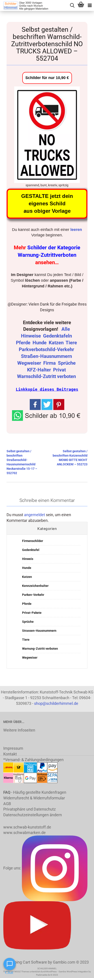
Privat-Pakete (32, 612)
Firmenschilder (32, 541)
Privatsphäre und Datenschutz (29, 809)
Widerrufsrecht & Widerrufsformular (34, 798)
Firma (50, 363)
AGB (7, 803)
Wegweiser (29, 363)
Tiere (72, 342)
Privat (60, 370)
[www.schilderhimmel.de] (24, 5)
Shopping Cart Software (26, 962)
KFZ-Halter (39, 370)
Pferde (23, 342)
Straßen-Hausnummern (47, 356)
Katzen (57, 342)
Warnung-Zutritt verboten (40, 648)
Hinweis (27, 559)
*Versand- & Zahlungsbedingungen (33, 759)
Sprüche (67, 363)
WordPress (51, 971)
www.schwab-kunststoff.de (27, 827)
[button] (47, 415)
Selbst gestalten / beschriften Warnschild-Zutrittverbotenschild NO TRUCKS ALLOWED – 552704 (47, 44)
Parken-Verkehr (33, 594)
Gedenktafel (30, 550)
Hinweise (31, 336)
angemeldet (34, 514)
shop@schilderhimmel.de (56, 703)
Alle (66, 329)
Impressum (13, 748)
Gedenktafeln (58, 336)
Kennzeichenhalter (35, 586)
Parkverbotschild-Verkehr (47, 349)
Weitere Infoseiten (19, 730)
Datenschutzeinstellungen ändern (32, 815)
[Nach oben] (82, 971)
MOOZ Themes (21, 971)
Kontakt (10, 754)
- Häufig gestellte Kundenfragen (34, 792)
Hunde (40, 342)
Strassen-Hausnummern (39, 630)
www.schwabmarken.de (24, 832)
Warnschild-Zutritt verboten (47, 376)
